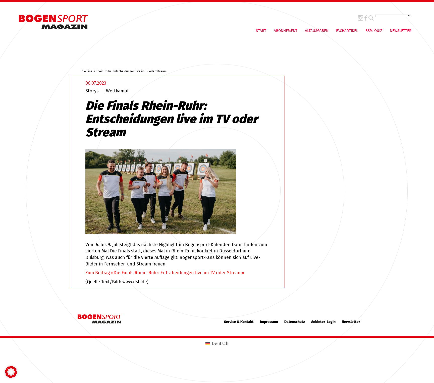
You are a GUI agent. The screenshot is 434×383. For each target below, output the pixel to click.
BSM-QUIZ (373, 30)
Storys (91, 91)
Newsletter (400, 30)
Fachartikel (347, 30)
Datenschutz (294, 322)
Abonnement (285, 30)
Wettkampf (117, 91)
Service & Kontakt (239, 322)
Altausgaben (317, 30)
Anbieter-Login (323, 322)
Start (261, 30)
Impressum (269, 322)
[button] (11, 372)
